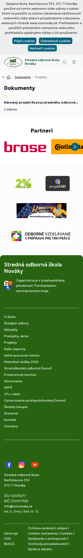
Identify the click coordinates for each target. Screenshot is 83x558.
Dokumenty (23, 77)
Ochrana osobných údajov (47, 528)
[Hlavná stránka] (8, 77)
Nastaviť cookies (42, 48)
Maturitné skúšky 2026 (21, 362)
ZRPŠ (8, 387)
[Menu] (74, 62)
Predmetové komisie (20, 375)
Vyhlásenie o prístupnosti (47, 538)
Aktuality (11, 330)
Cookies (66, 533)
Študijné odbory (16, 323)
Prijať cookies (24, 41)
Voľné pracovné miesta (21, 355)
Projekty (10, 342)
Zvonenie (11, 413)
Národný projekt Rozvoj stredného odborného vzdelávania (41, 102)
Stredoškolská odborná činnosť (28, 368)
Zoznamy (11, 426)
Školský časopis (16, 407)
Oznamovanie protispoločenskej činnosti (35, 400)
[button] (64, 62)
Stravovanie (13, 381)
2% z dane (12, 394)
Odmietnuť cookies (55, 41)
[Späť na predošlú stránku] (4, 77)
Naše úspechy (14, 349)
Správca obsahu (40, 549)
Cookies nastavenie (43, 533)
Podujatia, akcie (16, 336)
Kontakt (10, 420)
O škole (10, 317)
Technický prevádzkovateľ (48, 544)
